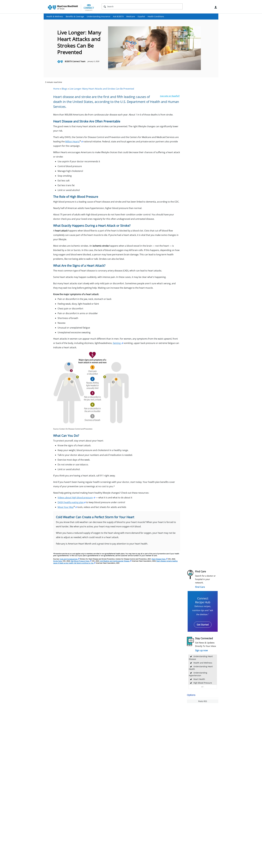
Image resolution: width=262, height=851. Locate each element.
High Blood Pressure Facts (80, 561)
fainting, (117, 343)
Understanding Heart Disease (201, 657)
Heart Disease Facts (158, 559)
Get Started (203, 624)
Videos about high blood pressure (75, 497)
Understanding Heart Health (201, 667)
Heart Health (199, 679)
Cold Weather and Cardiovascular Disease (114, 561)
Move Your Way (66, 507)
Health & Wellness (54, 16)
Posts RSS (202, 701)
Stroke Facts (57, 561)
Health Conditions (156, 16)
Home (56, 88)
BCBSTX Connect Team (75, 61)
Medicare (130, 16)
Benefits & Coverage (75, 16)
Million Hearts (72, 141)
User (215, 7)
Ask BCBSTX (118, 16)
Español (141, 16)
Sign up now (201, 650)
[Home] (71, 7)
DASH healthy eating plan (71, 502)
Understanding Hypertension (198, 674)
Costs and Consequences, (69, 559)
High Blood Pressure (202, 683)
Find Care (200, 586)
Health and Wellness (202, 662)
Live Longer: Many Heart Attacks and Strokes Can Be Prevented (101, 88)
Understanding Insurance (98, 16)
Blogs (64, 88)
